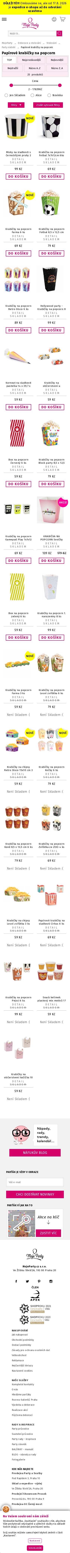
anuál (30, 1449)
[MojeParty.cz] (35, 1255)
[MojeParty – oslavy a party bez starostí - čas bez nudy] (30, 23)
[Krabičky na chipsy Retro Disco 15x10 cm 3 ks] (18, 753)
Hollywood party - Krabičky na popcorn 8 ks (51, 309)
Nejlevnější (57, 60)
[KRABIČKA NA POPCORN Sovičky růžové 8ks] (51, 522)
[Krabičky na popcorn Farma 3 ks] (18, 676)
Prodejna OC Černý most (27, 1504)
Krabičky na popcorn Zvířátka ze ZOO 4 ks (52, 845)
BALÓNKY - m (19, 1449)
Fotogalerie (18, 1459)
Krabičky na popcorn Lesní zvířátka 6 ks (52, 691)
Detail (18, 159)
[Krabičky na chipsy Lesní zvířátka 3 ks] (18, 906)
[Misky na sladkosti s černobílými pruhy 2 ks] (18, 138)
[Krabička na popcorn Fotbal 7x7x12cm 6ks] (51, 138)
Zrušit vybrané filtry (48, 105)
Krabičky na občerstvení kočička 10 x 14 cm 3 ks (18, 1077)
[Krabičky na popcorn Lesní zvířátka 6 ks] (51, 676)
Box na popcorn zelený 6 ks (18, 615)
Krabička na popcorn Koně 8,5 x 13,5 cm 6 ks (18, 845)
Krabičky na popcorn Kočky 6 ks (52, 768)
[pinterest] (39, 1281)
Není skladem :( (18, 715)
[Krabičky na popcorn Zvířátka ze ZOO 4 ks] (51, 829)
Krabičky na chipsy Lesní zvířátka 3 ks (18, 922)
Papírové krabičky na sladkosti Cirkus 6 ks (51, 922)
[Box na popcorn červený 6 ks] (18, 445)
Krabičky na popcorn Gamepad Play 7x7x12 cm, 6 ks (18, 539)
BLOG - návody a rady (24, 1454)
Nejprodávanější (31, 60)
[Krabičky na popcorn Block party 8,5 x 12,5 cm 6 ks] (51, 445)
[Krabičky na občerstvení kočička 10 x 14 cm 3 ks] (18, 1060)
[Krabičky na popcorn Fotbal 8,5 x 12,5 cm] (51, 215)
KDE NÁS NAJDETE (23, 1469)
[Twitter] (27, 1281)
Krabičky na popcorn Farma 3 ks (18, 691)
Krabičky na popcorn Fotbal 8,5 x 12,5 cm (52, 230)
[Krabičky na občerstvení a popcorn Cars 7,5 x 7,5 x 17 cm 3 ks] (51, 368)
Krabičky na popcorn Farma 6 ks (18, 230)
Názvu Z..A (57, 68)
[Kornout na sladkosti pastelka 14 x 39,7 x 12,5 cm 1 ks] (18, 368)
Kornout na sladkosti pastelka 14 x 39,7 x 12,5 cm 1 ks (18, 386)
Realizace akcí (20, 1410)
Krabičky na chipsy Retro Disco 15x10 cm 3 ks (18, 770)
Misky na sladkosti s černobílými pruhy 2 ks (18, 155)
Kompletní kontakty (23, 1384)
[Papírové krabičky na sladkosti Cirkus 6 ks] (51, 906)
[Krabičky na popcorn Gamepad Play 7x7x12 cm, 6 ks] (18, 522)
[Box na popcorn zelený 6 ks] (18, 599)
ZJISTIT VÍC (48, 1233)
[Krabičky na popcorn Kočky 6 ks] (51, 753)
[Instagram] (50, 1281)
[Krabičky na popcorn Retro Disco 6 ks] (18, 291)
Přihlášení (54, 19)
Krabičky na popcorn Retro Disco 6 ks (18, 307)
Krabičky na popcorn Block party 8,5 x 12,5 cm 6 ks (51, 463)
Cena (35, 81)
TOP (9, 60)
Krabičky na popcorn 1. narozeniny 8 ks (51, 615)
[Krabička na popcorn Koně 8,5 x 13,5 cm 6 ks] (18, 829)
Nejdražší (12, 68)
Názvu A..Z (35, 68)
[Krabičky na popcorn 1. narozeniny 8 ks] (51, 599)
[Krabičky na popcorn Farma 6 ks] (18, 215)
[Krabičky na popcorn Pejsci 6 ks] (18, 983)
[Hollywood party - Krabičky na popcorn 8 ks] (51, 291)
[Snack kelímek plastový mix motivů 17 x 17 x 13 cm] (51, 983)
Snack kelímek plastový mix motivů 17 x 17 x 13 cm (51, 1000)
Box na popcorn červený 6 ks (18, 461)
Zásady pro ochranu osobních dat (31, 1350)
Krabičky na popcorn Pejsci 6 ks (18, 999)
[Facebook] (16, 1281)
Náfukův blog (35, 1153)
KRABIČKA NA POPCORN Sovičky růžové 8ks (51, 539)
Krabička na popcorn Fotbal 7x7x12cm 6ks (52, 154)
